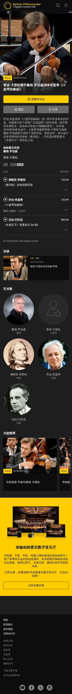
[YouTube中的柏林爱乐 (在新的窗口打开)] (22, 687)
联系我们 (8, 624)
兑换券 (6, 654)
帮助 (5, 619)
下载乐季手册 (10, 670)
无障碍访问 (9, 633)
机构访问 (8, 645)
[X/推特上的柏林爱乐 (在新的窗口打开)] (40, 687)
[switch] (66, 189)
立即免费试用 (36, 585)
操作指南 (8, 628)
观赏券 (6, 649)
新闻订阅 (8, 640)
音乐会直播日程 (11, 675)
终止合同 (8, 658)
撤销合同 (8, 663)
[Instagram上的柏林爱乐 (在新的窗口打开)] (49, 687)
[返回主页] (22, 5)
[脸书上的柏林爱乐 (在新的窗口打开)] (31, 687)
